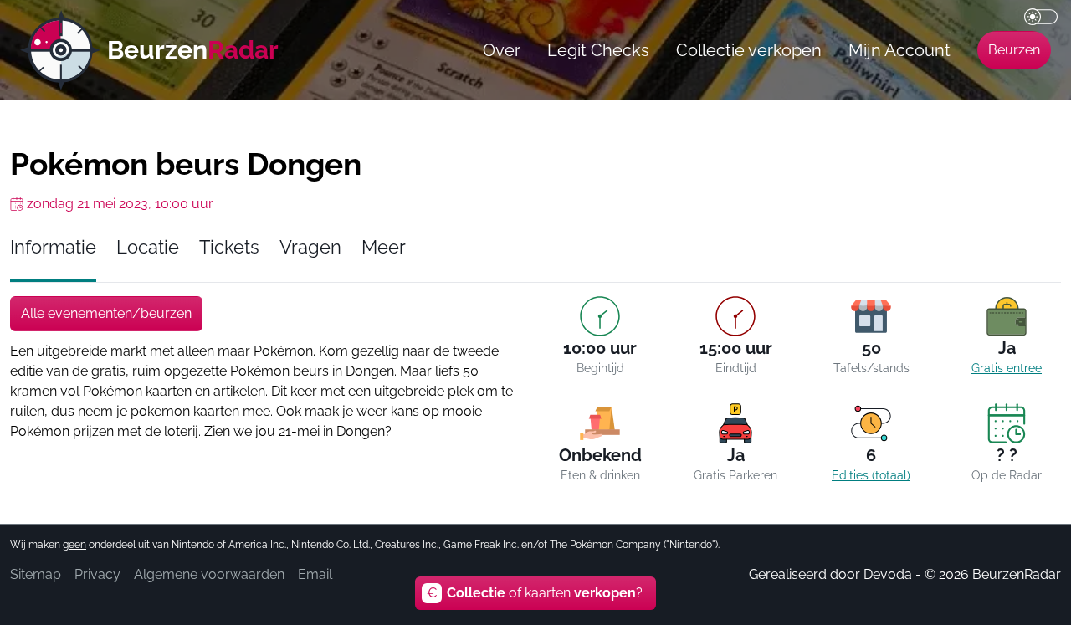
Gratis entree (1006, 368)
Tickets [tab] (229, 247)
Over (501, 50)
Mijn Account (899, 50)
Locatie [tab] (147, 247)
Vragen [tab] (310, 247)
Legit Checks (598, 50)
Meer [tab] (383, 247)
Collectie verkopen (749, 50)
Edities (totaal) (871, 475)
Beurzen (1014, 50)
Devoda (887, 574)
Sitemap (35, 574)
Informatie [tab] (53, 247)
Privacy (97, 574)
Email (315, 574)
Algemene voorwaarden (209, 574)
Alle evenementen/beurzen (106, 313)
